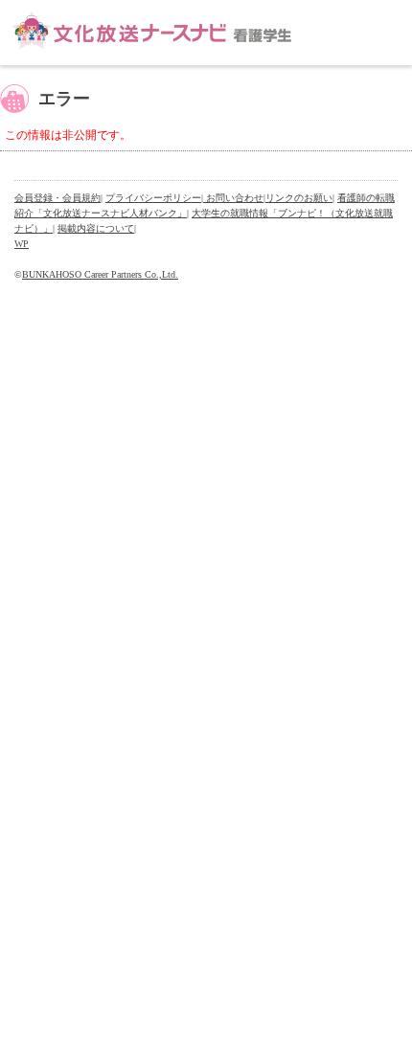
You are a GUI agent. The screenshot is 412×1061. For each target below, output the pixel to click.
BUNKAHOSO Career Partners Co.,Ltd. (100, 274)
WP (21, 243)
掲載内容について (95, 228)
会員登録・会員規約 (57, 197)
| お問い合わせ (232, 197)
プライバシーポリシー (153, 197)
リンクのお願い (298, 197)
